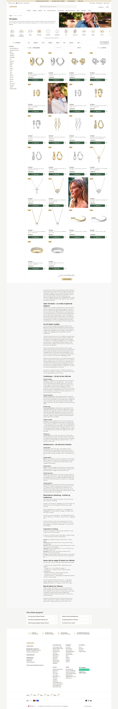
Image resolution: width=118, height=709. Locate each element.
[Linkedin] (91, 700)
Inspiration (55, 657)
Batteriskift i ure (56, 676)
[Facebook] (86, 700)
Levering (68, 658)
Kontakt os (81, 650)
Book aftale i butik (57, 686)
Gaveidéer (83, 10)
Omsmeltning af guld (58, 684)
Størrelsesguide (69, 669)
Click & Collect (69, 650)
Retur (67, 656)
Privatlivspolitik (69, 654)
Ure (45, 10)
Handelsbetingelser (70, 651)
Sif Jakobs (20, 15)
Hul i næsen (55, 675)
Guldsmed (55, 681)
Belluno (11, 63)
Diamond (12, 61)
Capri (11, 70)
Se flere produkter (67, 279)
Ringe (11, 52)
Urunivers (55, 653)
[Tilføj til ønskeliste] (44, 80)
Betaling (68, 660)
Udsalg (89, 10)
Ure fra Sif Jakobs (46, 435)
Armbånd (12, 55)
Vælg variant (36, 268)
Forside (10, 15)
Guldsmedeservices (57, 682)
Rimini (11, 81)
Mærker (40, 10)
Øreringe (12, 53)
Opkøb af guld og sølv (58, 669)
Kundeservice (100, 3)
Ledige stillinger (82, 651)
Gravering (55, 678)
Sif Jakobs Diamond (47, 484)
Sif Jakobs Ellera (46, 449)
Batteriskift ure (69, 675)
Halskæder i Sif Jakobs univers (49, 396)
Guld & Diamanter (51, 10)
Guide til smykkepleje (71, 670)
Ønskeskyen (55, 656)
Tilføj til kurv (36, 79)
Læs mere (11, 24)
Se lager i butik (58, 47)
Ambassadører (56, 661)
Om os (80, 647)
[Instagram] (88, 700)
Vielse (78, 10)
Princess (12, 79)
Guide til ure (69, 678)
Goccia (11, 77)
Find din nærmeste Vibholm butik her (35, 665)
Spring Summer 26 (14, 50)
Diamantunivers (56, 651)
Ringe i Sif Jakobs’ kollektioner (49, 408)
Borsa (11, 66)
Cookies (67, 661)
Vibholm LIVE (20, 3)
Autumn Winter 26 (14, 48)
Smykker (35, 10)
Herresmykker (61, 10)
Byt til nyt (55, 672)
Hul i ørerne (12, 3)
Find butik (93, 3)
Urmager (55, 679)
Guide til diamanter (70, 672)
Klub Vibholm (26, 3)
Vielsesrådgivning (57, 685)
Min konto (107, 3)
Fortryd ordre (69, 653)
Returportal (55, 670)
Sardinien (12, 85)
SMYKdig (55, 663)
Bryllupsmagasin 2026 (58, 648)
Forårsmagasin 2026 (57, 647)
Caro (11, 72)
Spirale (11, 87)
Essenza (11, 76)
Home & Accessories (70, 10)
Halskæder (12, 57)
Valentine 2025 (13, 88)
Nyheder (29, 10)
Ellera (11, 74)
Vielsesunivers (56, 650)
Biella (11, 64)
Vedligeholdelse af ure (71, 676)
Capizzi (11, 68)
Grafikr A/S (65, 706)
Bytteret (67, 657)
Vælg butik (79, 47)
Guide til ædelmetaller (71, 673)
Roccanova (12, 83)
